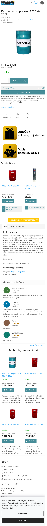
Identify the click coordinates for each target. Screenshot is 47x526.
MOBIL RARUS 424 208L (34, 424)
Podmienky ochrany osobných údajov (13, 491)
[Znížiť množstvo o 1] (9, 82)
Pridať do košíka (20, 81)
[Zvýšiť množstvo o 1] (9, 79)
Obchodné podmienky (8, 488)
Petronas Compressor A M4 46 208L (11, 374)
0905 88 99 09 (8, 469)
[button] (12, 393)
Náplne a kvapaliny (18, 272)
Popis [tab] (5, 226)
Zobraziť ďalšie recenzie (37, 345)
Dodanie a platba (6, 494)
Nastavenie (22, 513)
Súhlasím (22, 520)
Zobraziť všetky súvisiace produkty (24, 220)
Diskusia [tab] (21, 226)
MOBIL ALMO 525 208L (11, 424)
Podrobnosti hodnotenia (28, 20)
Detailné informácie (7, 107)
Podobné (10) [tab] (12, 226)
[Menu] (42, 3)
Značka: (8, 22)
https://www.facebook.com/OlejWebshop (18, 476)
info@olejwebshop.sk (11, 466)
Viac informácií (7, 508)
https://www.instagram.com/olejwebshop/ (18, 479)
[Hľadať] (30, 3)
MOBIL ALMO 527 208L (34, 373)
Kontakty (4, 496)
